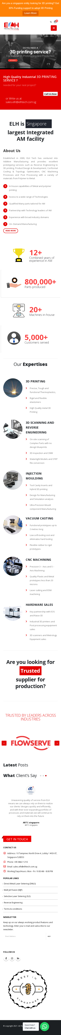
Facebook (6, 958)
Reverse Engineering (13, 902)
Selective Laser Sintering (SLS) (17, 896)
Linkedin (18, 958)
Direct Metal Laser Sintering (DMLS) (20, 883)
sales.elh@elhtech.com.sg (21, 102)
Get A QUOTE (12, 60)
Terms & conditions (13, 909)
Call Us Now (50, 93)
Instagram (12, 958)
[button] (40, 775)
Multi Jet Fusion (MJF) (13, 890)
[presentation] (4, 743)
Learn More (30, 13)
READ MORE (11, 231)
